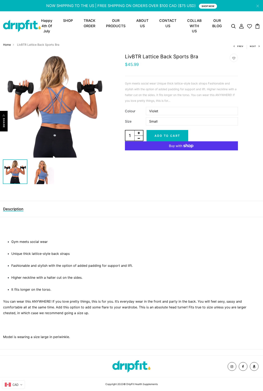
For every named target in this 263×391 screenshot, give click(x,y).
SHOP (68, 21)
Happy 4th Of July (46, 26)
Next (253, 46)
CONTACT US (167, 23)
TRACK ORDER (89, 23)
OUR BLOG (217, 23)
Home (7, 44)
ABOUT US (142, 23)
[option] (55, 106)
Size (128, 121)
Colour (130, 111)
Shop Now (208, 6)
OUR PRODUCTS (116, 23)
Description (13, 209)
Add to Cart (167, 135)
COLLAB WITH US (194, 26)
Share (3, 123)
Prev (240, 46)
